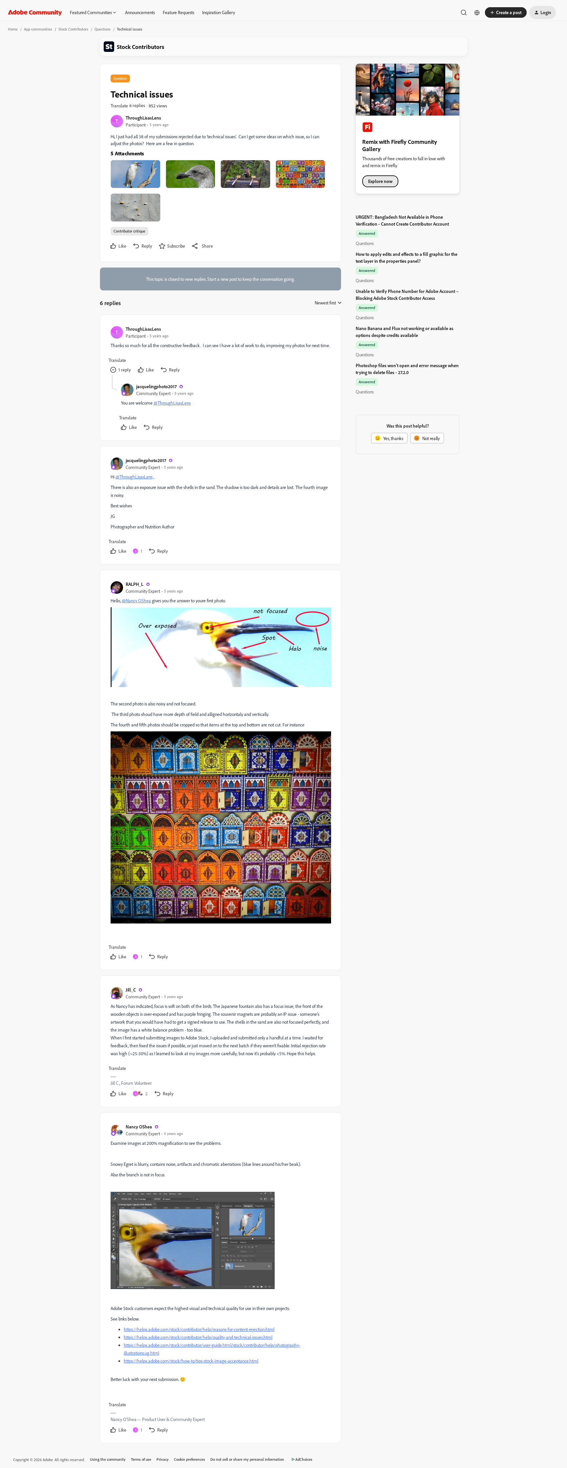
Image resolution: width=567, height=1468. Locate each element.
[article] (220, 350)
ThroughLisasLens (143, 118)
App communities (38, 29)
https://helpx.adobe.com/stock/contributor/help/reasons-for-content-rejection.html (199, 1329)
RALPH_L (134, 584)
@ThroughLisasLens (172, 403)
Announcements (140, 12)
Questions (102, 29)
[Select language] (477, 12)
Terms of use (141, 1459)
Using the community (108, 1459)
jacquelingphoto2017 (156, 386)
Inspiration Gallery (218, 12)
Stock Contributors (73, 29)
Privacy (163, 1459)
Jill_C (131, 989)
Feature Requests (178, 12)
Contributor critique (129, 231)
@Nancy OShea (136, 600)
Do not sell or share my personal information (247, 1459)
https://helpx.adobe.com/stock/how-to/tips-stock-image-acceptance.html (191, 1361)
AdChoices (303, 1459)
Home (13, 29)
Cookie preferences (189, 1459)
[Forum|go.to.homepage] (35, 12)
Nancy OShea (139, 1126)
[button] (506, 12)
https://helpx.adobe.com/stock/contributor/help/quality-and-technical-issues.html (198, 1337)
